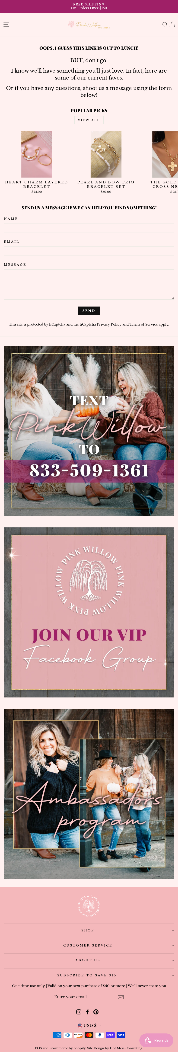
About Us (87, 960)
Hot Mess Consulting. (126, 1048)
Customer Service (87, 945)
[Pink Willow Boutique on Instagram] (78, 1011)
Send (89, 311)
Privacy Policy (109, 324)
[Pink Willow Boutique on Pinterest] (96, 1011)
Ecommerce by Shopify (67, 1048)
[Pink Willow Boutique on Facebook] (87, 1011)
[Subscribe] (121, 997)
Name (11, 219)
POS (38, 1048)
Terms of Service (144, 324)
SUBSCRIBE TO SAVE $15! (87, 975)
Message (15, 265)
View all (89, 120)
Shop (88, 930)
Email (11, 242)
